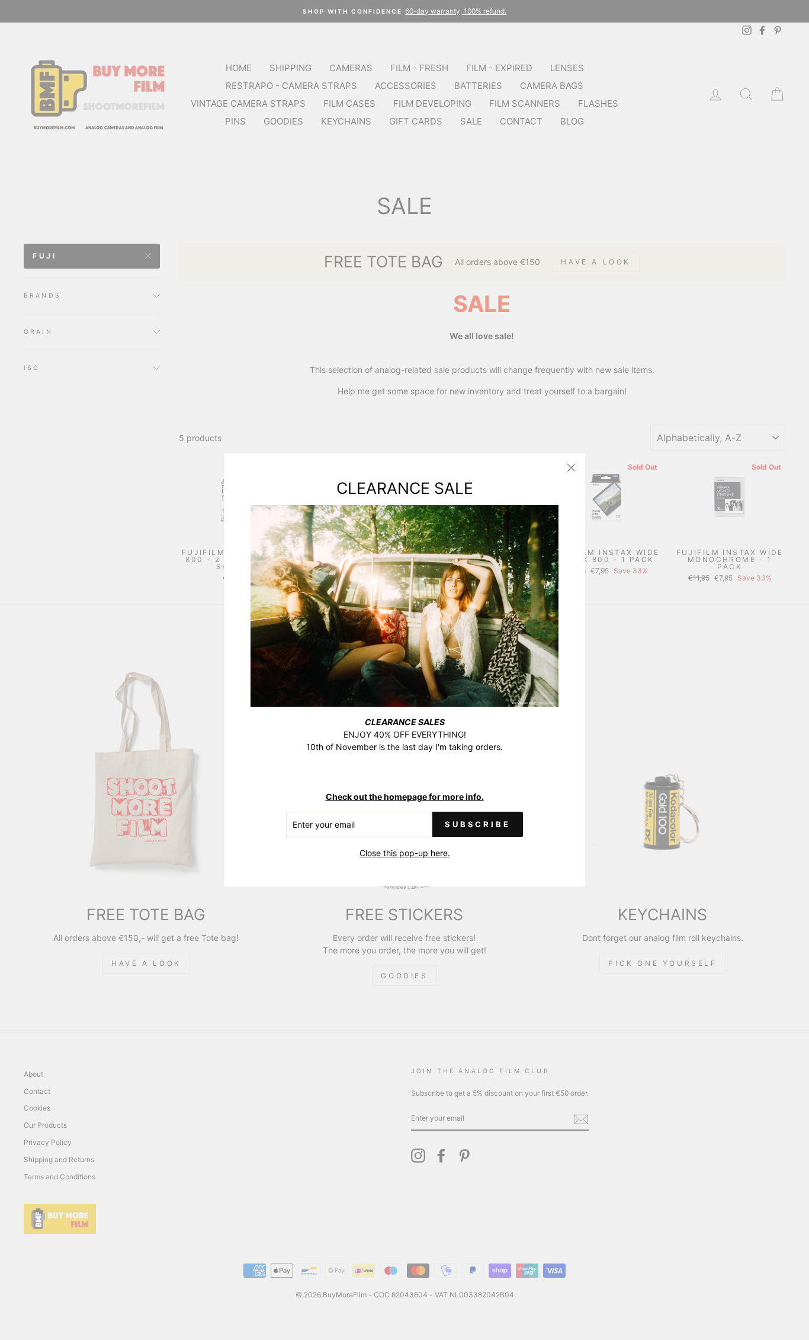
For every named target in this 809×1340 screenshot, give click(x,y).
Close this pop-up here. (404, 853)
